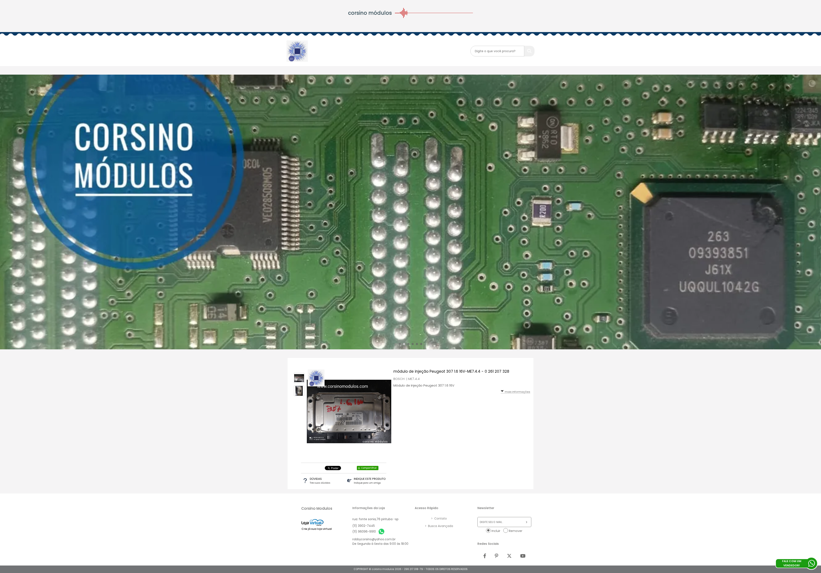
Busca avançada (439, 526)
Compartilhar (369, 468)
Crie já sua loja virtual (316, 529)
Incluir (496, 531)
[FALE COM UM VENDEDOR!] (811, 563)
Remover (515, 531)
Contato (439, 518)
